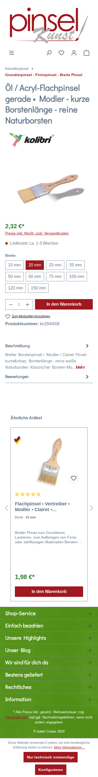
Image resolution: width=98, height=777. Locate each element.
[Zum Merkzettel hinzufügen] (73, 478)
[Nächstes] (91, 508)
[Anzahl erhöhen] (27, 304)
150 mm (38, 288)
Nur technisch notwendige (50, 757)
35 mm (75, 265)
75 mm (55, 276)
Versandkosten (16, 717)
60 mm (34, 276)
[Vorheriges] (6, 508)
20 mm (34, 265)
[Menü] (11, 53)
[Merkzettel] (61, 53)
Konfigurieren (50, 770)
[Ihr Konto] (74, 53)
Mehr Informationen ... (69, 747)
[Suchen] (49, 53)
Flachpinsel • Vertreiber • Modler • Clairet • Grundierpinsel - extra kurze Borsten (46, 506)
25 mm (55, 265)
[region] (49, 188)
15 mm (14, 265)
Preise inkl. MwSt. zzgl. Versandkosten (37, 233)
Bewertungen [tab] (17, 376)
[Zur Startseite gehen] (49, 24)
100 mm (76, 276)
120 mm (15, 288)
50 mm (14, 276)
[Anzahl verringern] (10, 304)
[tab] (47, 356)
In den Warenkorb (64, 304)
